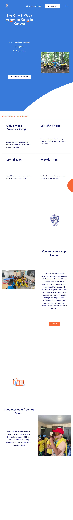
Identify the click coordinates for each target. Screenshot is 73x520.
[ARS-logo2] (7, 4)
